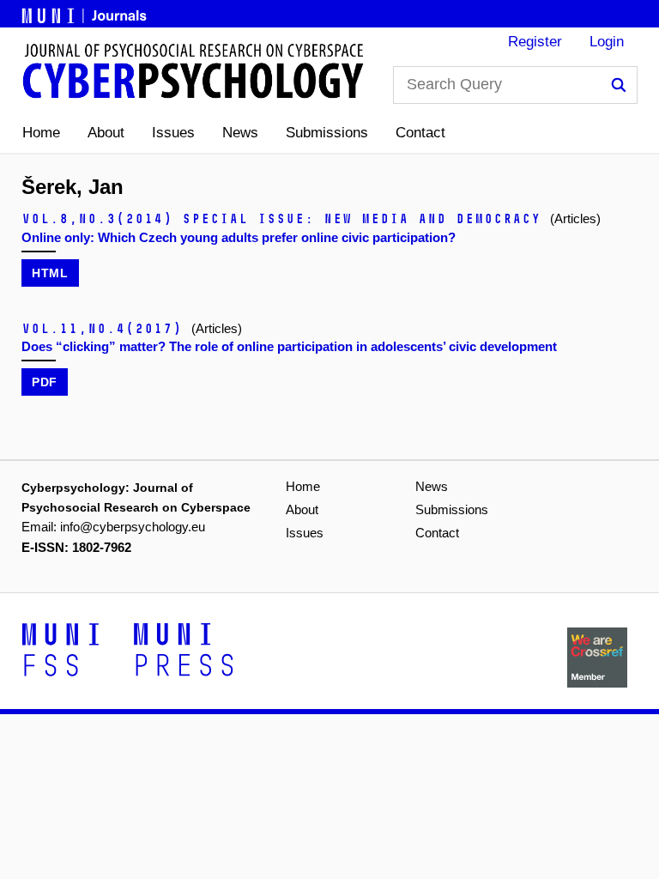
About (106, 132)
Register (535, 41)
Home (41, 132)
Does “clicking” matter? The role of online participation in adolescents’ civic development (289, 346)
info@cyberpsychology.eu (132, 526)
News (240, 132)
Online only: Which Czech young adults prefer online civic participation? (238, 237)
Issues (173, 132)
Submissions (327, 132)
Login (606, 41)
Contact (420, 132)
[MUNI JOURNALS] (85, 13)
